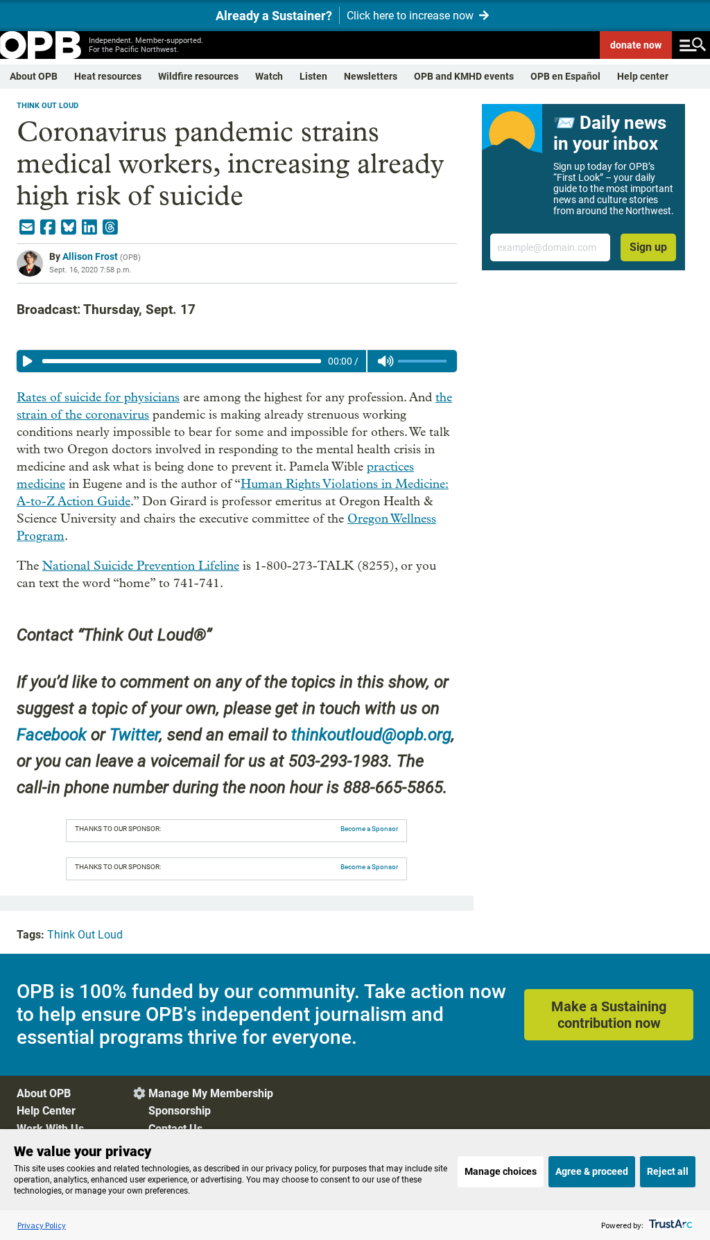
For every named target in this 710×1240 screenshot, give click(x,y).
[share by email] (27, 227)
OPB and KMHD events (464, 76)
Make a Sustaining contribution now (608, 1014)
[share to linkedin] (89, 227)
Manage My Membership (210, 1093)
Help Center (46, 1110)
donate (635, 45)
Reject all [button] (668, 1171)
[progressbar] (181, 361)
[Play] (28, 361)
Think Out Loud (47, 105)
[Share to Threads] (110, 227)
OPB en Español (565, 76)
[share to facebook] (47, 227)
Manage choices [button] (501, 1171)
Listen (313, 76)
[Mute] (385, 361)
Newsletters (370, 76)
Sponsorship (179, 1110)
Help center (642, 76)
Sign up (648, 247)
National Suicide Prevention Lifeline (140, 566)
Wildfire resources (198, 76)
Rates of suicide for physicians (98, 397)
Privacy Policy (41, 1225)
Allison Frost (90, 256)
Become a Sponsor (369, 828)
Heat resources (107, 76)
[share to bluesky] (68, 227)
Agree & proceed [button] (591, 1171)
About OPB (34, 76)
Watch (269, 76)
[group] (237, 361)
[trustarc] (669, 1225)
